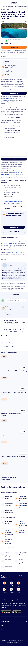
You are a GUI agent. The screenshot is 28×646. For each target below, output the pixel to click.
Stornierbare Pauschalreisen (23, 505)
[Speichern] (23, 21)
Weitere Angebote (14, 231)
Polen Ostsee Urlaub (9, 567)
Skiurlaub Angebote (22, 531)
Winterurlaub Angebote (9, 504)
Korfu (10, 342)
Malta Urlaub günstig (23, 553)
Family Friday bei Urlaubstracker (23, 524)
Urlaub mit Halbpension (9, 511)
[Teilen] (26, 21)
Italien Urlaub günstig (21, 561)
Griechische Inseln (16, 339)
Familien (3, 100)
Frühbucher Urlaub (8, 522)
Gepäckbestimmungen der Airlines (12, 201)
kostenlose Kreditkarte (7, 243)
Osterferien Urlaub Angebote (8, 541)
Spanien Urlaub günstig (7, 554)
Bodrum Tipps (9, 90)
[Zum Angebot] (14, 221)
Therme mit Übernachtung (23, 498)
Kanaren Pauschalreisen (9, 561)
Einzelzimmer (9, 98)
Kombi (3, 342)
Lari (8, 39)
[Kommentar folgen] (23, 307)
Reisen (5, 6)
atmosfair (6, 205)
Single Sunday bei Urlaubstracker (9, 533)
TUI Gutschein (14, 252)
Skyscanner (5, 346)
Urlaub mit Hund (8, 497)
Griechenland (5, 339)
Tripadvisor (6, 136)
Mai (16, 342)
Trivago (13, 346)
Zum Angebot (14, 47)
